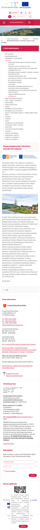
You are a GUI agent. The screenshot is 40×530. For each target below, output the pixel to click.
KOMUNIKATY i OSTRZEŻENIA (13, 58)
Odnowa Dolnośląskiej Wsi (17, 76)
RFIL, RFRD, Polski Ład (14, 80)
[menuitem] (4, 22)
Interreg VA (12, 96)
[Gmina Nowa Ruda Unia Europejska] (20, 5)
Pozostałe (11, 84)
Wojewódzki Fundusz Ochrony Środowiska (22, 78)
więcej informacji (8, 443)
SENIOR (7, 106)
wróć (6, 289)
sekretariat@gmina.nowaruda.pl (12, 325)
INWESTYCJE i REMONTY (12, 137)
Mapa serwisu (29, 12)
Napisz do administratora (14, 376)
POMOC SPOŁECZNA (11, 104)
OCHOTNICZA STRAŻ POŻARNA (14, 129)
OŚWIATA (8, 119)
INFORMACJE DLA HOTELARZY (14, 111)
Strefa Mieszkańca (12, 39)
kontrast (15, 12)
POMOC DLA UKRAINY (11, 139)
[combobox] (19, 466)
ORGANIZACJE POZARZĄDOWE (14, 123)
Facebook (25, 12)
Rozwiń (29, 22)
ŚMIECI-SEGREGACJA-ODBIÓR (13, 98)
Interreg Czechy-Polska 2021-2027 (19, 66)
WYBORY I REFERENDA (11, 133)
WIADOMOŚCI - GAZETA (12, 135)
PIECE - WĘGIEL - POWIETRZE (13, 100)
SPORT (7, 121)
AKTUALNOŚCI (9, 54)
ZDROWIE (8, 131)
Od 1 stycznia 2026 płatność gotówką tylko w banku (18, 344)
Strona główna (1, 38)
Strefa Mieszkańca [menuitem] (16, 22)
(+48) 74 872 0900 (10, 319)
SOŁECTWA (8, 127)
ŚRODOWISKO (9, 102)
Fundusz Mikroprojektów (16, 94)
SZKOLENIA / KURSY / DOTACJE (14, 125)
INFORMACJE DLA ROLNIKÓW (13, 108)
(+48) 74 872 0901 (10, 321)
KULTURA (7, 117)
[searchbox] (19, 466)
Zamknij (23, 526)
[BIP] (21, 12)
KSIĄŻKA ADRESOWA (11, 56)
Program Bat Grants (15, 82)
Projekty (26, 39)
